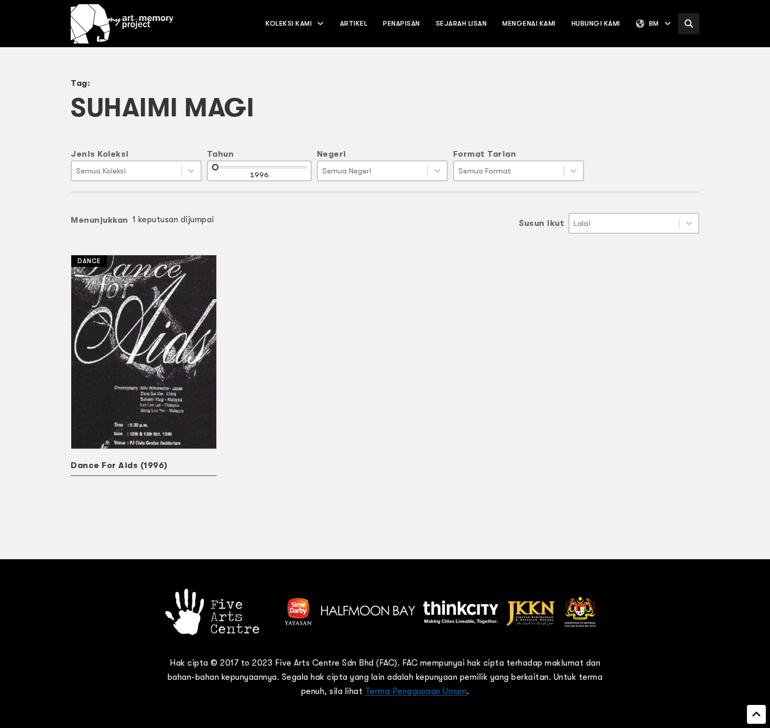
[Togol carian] (688, 23)
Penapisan (401, 23)
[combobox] (126, 170)
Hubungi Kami (595, 23)
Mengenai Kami (529, 23)
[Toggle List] (191, 170)
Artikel (354, 23)
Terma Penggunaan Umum (416, 691)
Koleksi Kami (289, 23)
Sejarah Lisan (461, 23)
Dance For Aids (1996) (119, 465)
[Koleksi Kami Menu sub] (320, 23)
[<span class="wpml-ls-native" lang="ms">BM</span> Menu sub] (667, 23)
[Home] (122, 24)
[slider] (215, 167)
